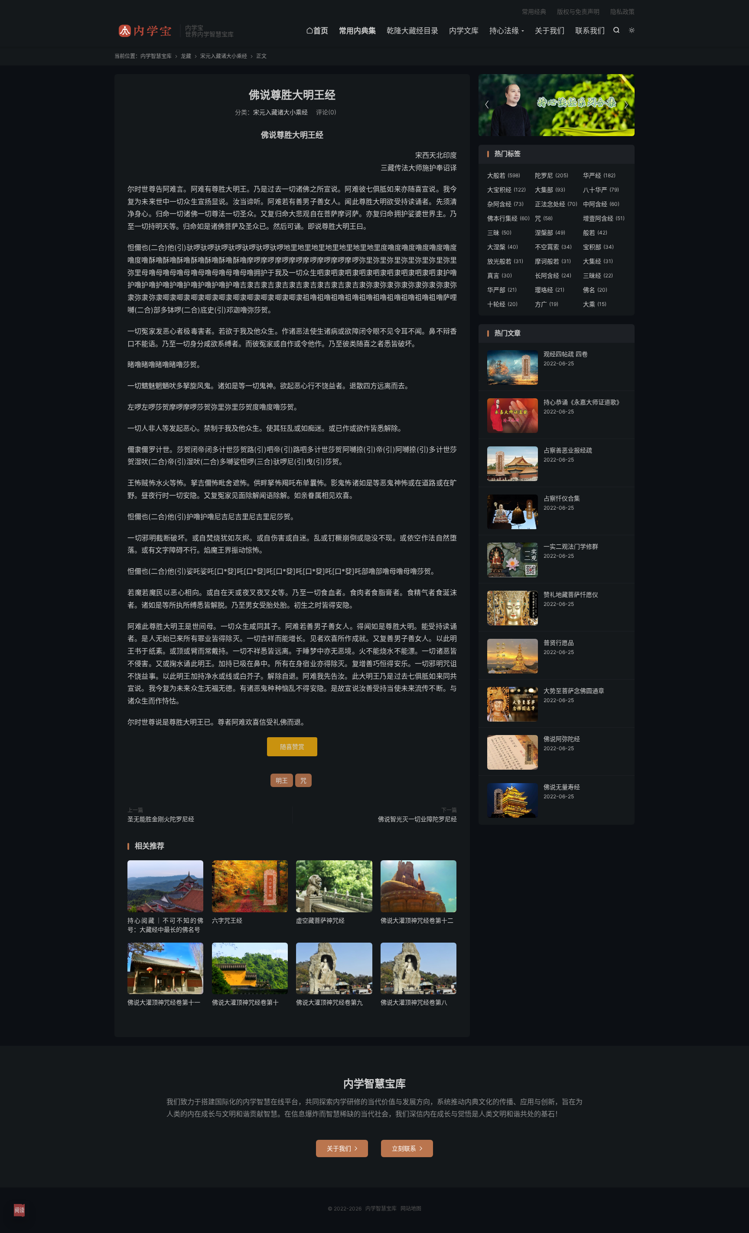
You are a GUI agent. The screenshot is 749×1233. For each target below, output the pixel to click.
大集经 (598, 261)
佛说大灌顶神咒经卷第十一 (163, 1002)
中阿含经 (601, 204)
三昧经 (598, 275)
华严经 (599, 175)
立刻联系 (407, 1148)
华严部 (502, 289)
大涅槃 (502, 247)
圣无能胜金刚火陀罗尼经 (160, 819)
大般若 (503, 175)
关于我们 (549, 30)
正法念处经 (556, 204)
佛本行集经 (508, 218)
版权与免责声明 (578, 11)
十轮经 (502, 304)
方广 (546, 304)
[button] (626, 105)
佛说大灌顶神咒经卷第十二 (417, 920)
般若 (595, 232)
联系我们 (590, 30)
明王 (282, 780)
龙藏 (186, 56)
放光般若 (505, 261)
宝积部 (598, 247)
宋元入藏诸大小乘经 (223, 56)
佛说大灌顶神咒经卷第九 (329, 1002)
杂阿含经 (505, 204)
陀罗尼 (551, 175)
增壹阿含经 (604, 218)
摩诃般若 (553, 261)
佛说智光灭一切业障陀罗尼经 (417, 819)
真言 (499, 275)
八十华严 (601, 189)
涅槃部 (550, 232)
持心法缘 (504, 30)
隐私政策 (622, 11)
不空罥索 (553, 247)
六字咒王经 (227, 920)
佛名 (595, 289)
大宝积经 (506, 189)
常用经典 (534, 11)
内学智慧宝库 (145, 31)
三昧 (499, 232)
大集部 (550, 189)
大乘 (594, 304)
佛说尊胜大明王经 (292, 94)
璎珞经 (549, 289)
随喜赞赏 (292, 746)
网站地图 (411, 1208)
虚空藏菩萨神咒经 (320, 920)
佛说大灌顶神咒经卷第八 (414, 1002)
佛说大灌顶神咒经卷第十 (245, 1002)
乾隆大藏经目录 (412, 30)
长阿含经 (553, 275)
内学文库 (464, 30)
